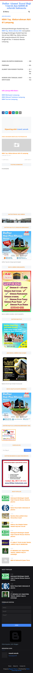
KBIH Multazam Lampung (10, 95)
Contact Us (22, 666)
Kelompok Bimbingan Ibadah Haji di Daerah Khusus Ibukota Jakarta (20, 500)
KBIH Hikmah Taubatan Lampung (13, 97)
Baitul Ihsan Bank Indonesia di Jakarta (20, 509)
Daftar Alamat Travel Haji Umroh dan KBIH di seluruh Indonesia (16, 6)
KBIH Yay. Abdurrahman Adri (12, 31)
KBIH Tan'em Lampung (9, 99)
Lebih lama (27, 159)
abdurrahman (6, 16)
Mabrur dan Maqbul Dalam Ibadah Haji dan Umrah (19, 525)
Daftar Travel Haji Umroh (21, 669)
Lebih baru (6, 159)
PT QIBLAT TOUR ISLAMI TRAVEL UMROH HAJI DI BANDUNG (21, 543)
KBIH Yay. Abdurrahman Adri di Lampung (15, 153)
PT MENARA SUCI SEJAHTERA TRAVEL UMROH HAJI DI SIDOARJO (20, 552)
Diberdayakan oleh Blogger (10, 644)
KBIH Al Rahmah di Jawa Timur (20, 560)
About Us (15, 666)
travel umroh (22, 129)
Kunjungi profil (13, 655)
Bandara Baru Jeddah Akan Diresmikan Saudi (19, 517)
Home (9, 666)
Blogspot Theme (13, 669)
